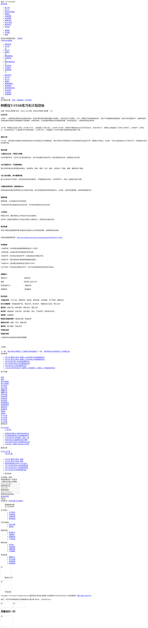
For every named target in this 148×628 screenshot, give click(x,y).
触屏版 (7, 30)
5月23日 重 (8, 454)
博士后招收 (5, 381)
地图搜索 (12, 549)
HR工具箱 (8, 22)
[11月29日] (5, 427)
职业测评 (8, 18)
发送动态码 (5, 496)
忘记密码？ (20, 501)
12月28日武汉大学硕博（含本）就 (17, 438)
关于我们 (12, 512)
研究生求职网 (9, 12)
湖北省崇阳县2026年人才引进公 (16, 463)
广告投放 (12, 539)
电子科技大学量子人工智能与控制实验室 (22, 351)
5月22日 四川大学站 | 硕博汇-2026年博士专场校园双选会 (25, 359)
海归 (2, 377)
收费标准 (12, 537)
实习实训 (28, 100)
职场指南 (12, 563)
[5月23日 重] (5, 451)
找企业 (7, 27)
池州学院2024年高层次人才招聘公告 (57, 351)
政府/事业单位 (10, 62)
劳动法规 (4, 394)
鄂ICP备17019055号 (84, 596)
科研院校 (8, 58)
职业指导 (4, 398)
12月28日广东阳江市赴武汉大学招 (17, 444)
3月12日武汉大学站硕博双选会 (16, 470)
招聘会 (7, 14)
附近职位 (8, 24)
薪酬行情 (4, 390)
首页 (13, 100)
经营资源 (12, 519)
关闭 (2, 98)
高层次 (3, 411)
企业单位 (8, 65)
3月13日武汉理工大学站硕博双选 (16, 468)
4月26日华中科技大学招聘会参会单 (17, 442)
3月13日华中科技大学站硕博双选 (16, 465)
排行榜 (11, 545)
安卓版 (7, 32)
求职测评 (12, 547)
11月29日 (8, 430)
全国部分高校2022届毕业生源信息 (17, 433)
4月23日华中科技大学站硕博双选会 (17, 364)
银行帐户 (12, 532)
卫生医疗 (8, 68)
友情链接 (12, 561)
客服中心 (12, 557)
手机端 (19, 38)
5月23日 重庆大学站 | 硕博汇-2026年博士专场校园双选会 (25, 357)
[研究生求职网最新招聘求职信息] (6, 40)
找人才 (7, 10)
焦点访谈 (4, 386)
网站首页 (8, 44)
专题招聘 (8, 16)
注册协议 (12, 514)
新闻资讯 (4, 407)
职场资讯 (20, 100)
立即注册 (12, 501)
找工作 (7, 7)
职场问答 (8, 20)
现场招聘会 (5, 403)
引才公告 (4, 415)
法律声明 (12, 516)
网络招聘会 (9, 56)
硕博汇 (7, 52)
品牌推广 (12, 534)
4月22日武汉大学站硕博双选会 (16, 366)
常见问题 (12, 559)
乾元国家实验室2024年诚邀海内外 (17, 435)
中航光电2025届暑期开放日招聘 (16, 440)
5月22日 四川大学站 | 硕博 (14, 461)
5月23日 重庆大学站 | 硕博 (14, 459)
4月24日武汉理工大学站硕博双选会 (17, 361)
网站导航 (4, 4)
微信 (6, 35)
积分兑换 (12, 524)
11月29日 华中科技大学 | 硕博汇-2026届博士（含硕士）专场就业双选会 (30, 368)
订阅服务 (12, 551)
